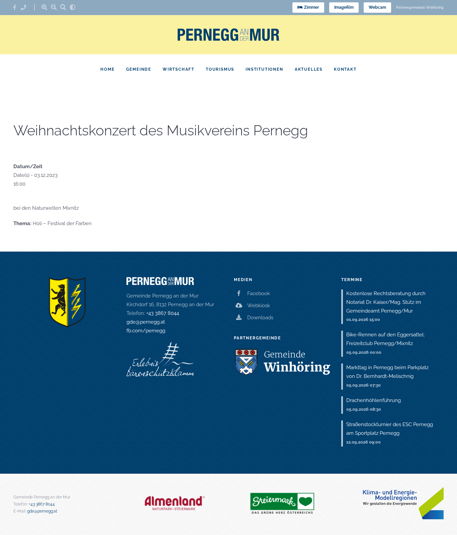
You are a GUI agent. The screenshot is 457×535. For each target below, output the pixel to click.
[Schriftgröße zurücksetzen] (63, 7)
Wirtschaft (178, 69)
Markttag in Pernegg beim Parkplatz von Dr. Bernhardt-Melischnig (387, 371)
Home (107, 69)
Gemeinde (138, 69)
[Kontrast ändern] (73, 7)
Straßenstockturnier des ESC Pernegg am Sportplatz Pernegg (389, 428)
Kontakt (345, 69)
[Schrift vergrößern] (44, 7)
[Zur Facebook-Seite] (17, 7)
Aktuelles (309, 69)
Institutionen (264, 69)
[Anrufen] (26, 7)
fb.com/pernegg (145, 331)
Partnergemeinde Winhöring (420, 7)
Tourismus (220, 69)
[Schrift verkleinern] (54, 7)
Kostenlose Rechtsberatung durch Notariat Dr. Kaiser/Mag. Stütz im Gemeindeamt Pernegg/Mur (386, 302)
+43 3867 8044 (162, 313)
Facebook (258, 293)
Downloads (260, 318)
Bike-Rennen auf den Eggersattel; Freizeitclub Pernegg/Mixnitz (385, 339)
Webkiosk (258, 306)
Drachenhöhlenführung (373, 400)
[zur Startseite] (228, 34)
